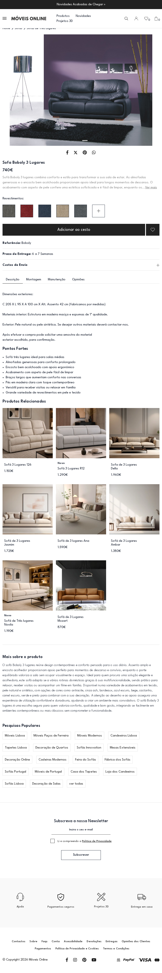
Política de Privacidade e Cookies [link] (77, 948)
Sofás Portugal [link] (15, 771)
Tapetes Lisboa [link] (16, 747)
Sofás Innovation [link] (89, 747)
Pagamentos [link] (43, 948)
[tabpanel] (81, 90)
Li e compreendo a (85, 841)
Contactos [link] (19, 941)
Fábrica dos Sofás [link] (117, 759)
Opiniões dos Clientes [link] (136, 941)
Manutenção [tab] (56, 279)
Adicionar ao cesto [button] (73, 230)
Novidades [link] (83, 16)
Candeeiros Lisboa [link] (124, 735)
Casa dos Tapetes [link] (84, 771)
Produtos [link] (63, 16)
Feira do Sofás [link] (85, 759)
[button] (5, 18)
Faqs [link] (44, 941)
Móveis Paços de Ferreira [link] (51, 735)
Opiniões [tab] (78, 279)
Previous (18, 90)
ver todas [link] (76, 783)
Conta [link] (56, 941)
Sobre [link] (33, 941)
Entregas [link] (111, 941)
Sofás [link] (18, 28)
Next (143, 90)
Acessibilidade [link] (73, 941)
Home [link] (6, 28)
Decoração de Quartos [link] (51, 747)
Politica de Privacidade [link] (97, 841)
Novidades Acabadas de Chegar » (81, 4)
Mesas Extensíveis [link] (122, 747)
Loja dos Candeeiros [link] (120, 771)
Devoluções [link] (94, 941)
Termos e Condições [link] (116, 948)
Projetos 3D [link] (65, 21)
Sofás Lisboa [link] (14, 783)
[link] (28, 18)
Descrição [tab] (12, 279)
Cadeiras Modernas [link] (52, 759)
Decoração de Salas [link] (46, 783)
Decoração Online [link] (17, 759)
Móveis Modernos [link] (89, 735)
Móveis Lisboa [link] (15, 735)
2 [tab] (85, 140)
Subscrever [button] (81, 855)
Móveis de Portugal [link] (48, 771)
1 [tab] (77, 140)
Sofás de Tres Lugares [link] (41, 28)
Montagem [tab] (33, 279)
